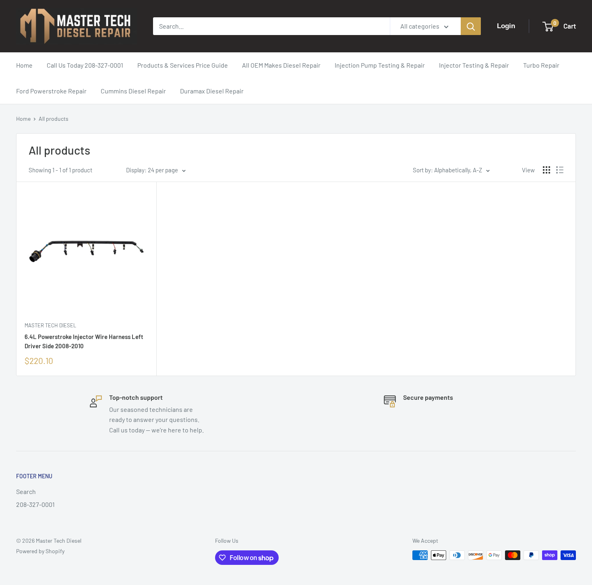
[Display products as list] (559, 170)
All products (53, 118)
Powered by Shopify (40, 551)
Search (26, 491)
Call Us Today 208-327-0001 (85, 65)
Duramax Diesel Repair (212, 91)
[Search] (471, 26)
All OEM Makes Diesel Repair (281, 65)
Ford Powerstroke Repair (51, 91)
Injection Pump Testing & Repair (380, 65)
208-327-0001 (35, 504)
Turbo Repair (541, 65)
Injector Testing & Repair (474, 65)
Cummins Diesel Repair (133, 91)
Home (24, 65)
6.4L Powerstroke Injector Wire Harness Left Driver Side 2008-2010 (84, 341)
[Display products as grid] (546, 170)
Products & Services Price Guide (182, 65)
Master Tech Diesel (50, 325)
